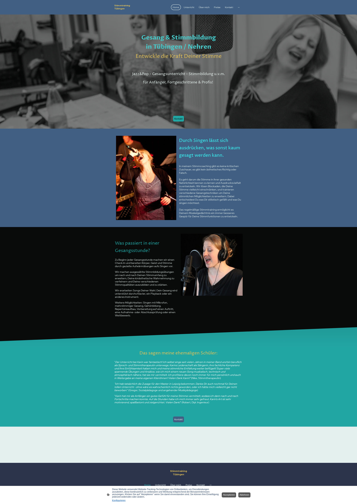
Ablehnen (244, 495)
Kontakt (178, 118)
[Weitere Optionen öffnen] (239, 7)
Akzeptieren (229, 495)
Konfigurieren (119, 500)
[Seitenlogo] (124, 12)
